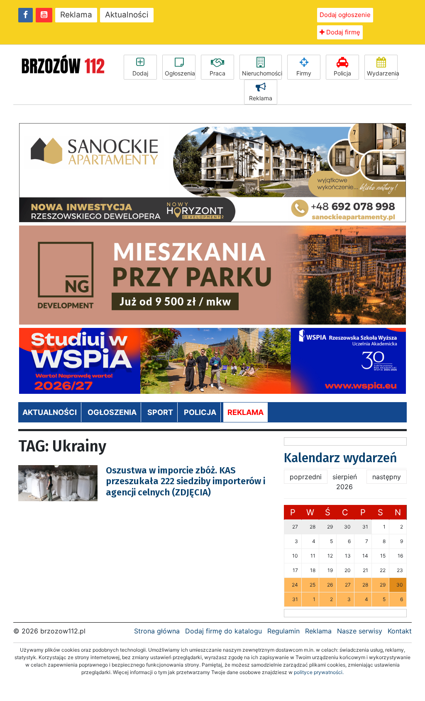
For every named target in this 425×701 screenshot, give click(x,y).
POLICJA (200, 412)
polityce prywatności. (319, 672)
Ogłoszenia (180, 73)
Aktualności (127, 14)
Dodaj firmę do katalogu (223, 631)
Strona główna (157, 631)
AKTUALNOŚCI (49, 412)
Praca (217, 73)
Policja (342, 73)
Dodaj (140, 73)
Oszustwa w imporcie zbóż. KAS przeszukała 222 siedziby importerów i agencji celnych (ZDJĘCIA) (185, 481)
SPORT (160, 412)
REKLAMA (245, 412)
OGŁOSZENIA (112, 412)
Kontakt (400, 631)
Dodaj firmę (342, 32)
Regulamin (283, 631)
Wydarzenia (382, 73)
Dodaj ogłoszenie (345, 15)
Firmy (303, 73)
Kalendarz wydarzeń (340, 458)
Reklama (76, 14)
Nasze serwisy (359, 631)
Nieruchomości (262, 73)
